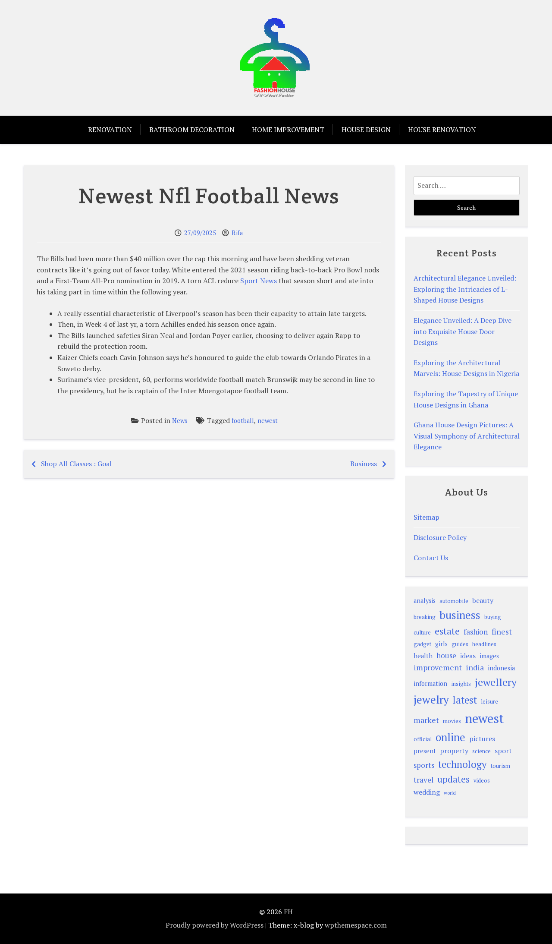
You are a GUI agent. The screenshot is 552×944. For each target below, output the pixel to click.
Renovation (110, 129)
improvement (438, 667)
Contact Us (431, 557)
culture (422, 632)
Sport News (258, 280)
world (450, 793)
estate (447, 631)
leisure (489, 701)
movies (452, 721)
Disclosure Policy (440, 537)
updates (453, 779)
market (426, 720)
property (454, 750)
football (243, 421)
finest (502, 631)
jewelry (431, 699)
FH (288, 911)
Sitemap (426, 517)
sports (424, 765)
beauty (482, 600)
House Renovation (442, 129)
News (179, 421)
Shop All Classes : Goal (76, 463)
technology (462, 764)
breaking (425, 617)
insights (461, 684)
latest (465, 700)
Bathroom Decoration (192, 129)
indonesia (501, 668)
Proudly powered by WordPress (214, 925)
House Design (366, 129)
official (423, 739)
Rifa (237, 233)
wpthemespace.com (356, 925)
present (425, 751)
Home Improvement (288, 129)
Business (363, 463)
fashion (476, 632)
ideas (468, 655)
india (475, 667)
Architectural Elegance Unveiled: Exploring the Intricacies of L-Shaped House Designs (465, 289)
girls (441, 644)
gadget (422, 644)
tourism (500, 766)
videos (482, 780)
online (450, 737)
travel (423, 780)
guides (460, 644)
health (423, 656)
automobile (453, 601)
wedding (427, 792)
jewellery (496, 682)
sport (503, 750)
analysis (425, 601)
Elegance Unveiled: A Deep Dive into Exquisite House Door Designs (462, 331)
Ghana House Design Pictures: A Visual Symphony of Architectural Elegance (467, 435)
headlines (484, 644)
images (489, 656)
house (446, 655)
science (481, 751)
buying (492, 617)
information (430, 683)
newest (267, 421)
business (459, 615)
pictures (482, 738)
